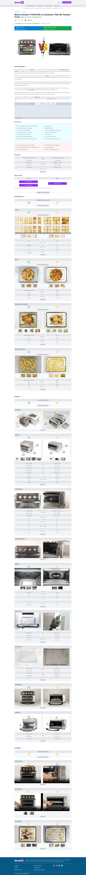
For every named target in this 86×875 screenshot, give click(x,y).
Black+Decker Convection (50, 27)
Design (48, 103)
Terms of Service (37, 865)
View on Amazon (28, 181)
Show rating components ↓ (43, 205)
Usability (53, 103)
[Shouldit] (19, 860)
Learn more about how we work (57, 861)
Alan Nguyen (19, 23)
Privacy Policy (37, 867)
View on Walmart (28, 185)
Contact (16, 867)
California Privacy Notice (39, 869)
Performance (42, 103)
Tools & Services (48, 5)
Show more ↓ (43, 171)
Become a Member (67, 2)
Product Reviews (30, 5)
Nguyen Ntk (36, 23)
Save (30, 20)
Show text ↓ (43, 254)
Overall (37, 103)
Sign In (59, 2)
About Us (16, 865)
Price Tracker (40, 5)
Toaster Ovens (17, 11)
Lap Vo (24, 23)
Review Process (18, 869)
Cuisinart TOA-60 (19, 27)
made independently (36, 8)
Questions (57, 5)
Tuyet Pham (29, 23)
